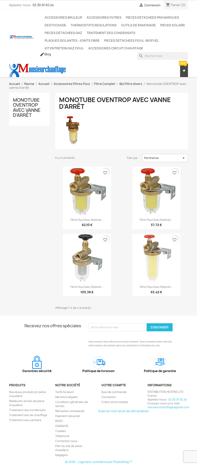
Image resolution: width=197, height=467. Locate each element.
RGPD (59, 421)
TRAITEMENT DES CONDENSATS (111, 33)
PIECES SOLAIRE (172, 25)
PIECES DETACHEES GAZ (63, 33)
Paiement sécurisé (67, 416)
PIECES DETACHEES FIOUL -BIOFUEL (131, 40)
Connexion (108, 397)
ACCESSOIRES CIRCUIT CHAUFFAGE (115, 48)
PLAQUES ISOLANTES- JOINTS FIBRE (72, 40)
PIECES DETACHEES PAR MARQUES (152, 17)
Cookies (60, 431)
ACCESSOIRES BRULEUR (63, 17)
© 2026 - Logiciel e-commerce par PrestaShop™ (98, 462)
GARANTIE (61, 426)
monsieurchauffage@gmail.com (168, 407)
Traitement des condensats (27, 410)
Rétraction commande (69, 411)
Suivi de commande (114, 392)
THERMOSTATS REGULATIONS (94, 25)
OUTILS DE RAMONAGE (138, 25)
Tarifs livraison (64, 392)
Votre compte (113, 385)
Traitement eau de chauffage (28, 415)
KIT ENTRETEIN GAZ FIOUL (64, 48)
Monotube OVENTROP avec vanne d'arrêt (27, 107)
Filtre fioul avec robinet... (87, 220)
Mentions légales (66, 397)
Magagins (61, 455)
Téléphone (62, 436)
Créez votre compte (114, 402)
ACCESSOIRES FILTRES (104, 17)
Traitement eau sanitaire (25, 420)
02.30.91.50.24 (43, 5)
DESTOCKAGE (55, 25)
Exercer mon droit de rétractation (123, 411)
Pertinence (165, 158)
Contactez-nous (66, 441)
